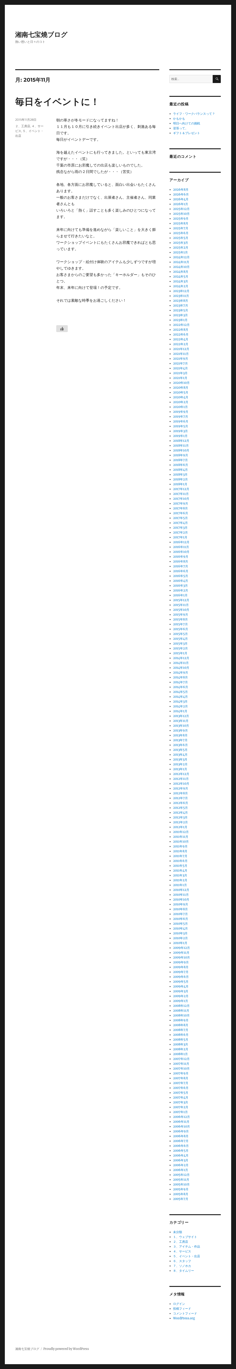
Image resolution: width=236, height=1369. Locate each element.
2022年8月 (180, 330)
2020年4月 (180, 397)
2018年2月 (180, 479)
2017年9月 (180, 503)
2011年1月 (180, 885)
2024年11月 (181, 262)
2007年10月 (181, 1069)
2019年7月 (180, 417)
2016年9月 (180, 557)
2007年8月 (180, 1078)
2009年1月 (180, 1001)
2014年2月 (180, 706)
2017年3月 (180, 528)
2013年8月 (180, 735)
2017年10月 (181, 499)
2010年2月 (180, 938)
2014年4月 (180, 697)
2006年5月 (181, 1151)
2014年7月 (180, 682)
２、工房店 (22, 126)
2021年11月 (181, 354)
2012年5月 (180, 808)
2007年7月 (180, 1083)
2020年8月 (180, 388)
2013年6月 (180, 745)
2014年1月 (180, 711)
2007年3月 (180, 1102)
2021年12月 (181, 349)
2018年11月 (181, 446)
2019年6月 (180, 421)
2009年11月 (181, 953)
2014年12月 (181, 658)
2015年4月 (180, 639)
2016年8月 (180, 561)
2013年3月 (180, 759)
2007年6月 (181, 1088)
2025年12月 (181, 209)
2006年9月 (181, 1131)
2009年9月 (181, 962)
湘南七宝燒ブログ (41, 34)
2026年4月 (181, 199)
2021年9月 (180, 359)
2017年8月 (180, 508)
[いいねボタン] (62, 328)
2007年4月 (180, 1097)
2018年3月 (180, 474)
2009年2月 (181, 996)
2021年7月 (180, 363)
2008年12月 (181, 1006)
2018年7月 (180, 460)
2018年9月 (180, 455)
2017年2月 (180, 532)
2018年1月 (180, 484)
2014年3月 (180, 701)
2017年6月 (180, 513)
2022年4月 (180, 339)
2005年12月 (181, 1175)
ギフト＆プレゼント (186, 133)
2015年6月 (180, 629)
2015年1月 (180, 653)
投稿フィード (182, 1309)
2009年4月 (181, 986)
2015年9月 (180, 615)
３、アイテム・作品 (186, 1246)
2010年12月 (181, 890)
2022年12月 (181, 325)
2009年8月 (181, 967)
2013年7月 (180, 740)
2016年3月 (180, 586)
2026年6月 (181, 194)
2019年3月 (180, 431)
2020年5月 (180, 392)
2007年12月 (181, 1059)
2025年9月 (181, 219)
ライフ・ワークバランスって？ (194, 114)
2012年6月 (180, 803)
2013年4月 (180, 755)
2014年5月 (180, 692)
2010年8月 (180, 909)
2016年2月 (180, 590)
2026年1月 (180, 204)
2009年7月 (181, 972)
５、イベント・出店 (186, 1256)
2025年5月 (180, 238)
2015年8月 (180, 619)
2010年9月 (180, 904)
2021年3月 (180, 373)
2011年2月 (180, 880)
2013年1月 (180, 769)
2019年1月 (180, 436)
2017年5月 (180, 518)
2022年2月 (180, 344)
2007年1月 (180, 1112)
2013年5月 (180, 750)
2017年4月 (180, 523)
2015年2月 (180, 648)
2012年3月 (180, 817)
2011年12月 (181, 832)
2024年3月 (180, 281)
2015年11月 (181, 605)
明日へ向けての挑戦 (186, 123)
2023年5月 (180, 310)
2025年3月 (180, 243)
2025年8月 (180, 223)
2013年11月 (181, 721)
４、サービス (182, 1251)
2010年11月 (181, 895)
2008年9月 (181, 1020)
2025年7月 (180, 228)
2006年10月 (181, 1126)
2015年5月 (180, 634)
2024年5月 (180, 276)
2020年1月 (180, 407)
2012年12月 (181, 774)
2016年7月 (180, 566)
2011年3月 (180, 875)
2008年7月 (180, 1030)
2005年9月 (181, 1189)
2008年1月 (180, 1054)
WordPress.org (184, 1318)
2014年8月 (180, 677)
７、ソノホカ (182, 1266)
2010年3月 (180, 933)
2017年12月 (181, 489)
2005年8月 (180, 1194)
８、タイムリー (183, 1271)
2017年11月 (181, 494)
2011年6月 (180, 861)
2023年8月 (180, 301)
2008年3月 (180, 1044)
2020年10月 (181, 383)
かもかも (179, 119)
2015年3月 (180, 644)
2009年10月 (181, 957)
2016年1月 (180, 595)
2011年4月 (180, 870)
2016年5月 (180, 576)
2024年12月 (181, 257)
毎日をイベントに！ (57, 101)
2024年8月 (180, 272)
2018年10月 (181, 450)
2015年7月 (180, 624)
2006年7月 (181, 1141)
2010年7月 (180, 914)
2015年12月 (181, 600)
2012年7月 (180, 798)
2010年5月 (180, 924)
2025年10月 (181, 214)
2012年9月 (180, 788)
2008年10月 (181, 1015)
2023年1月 (180, 320)
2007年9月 (181, 1073)
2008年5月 (180, 1040)
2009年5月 (181, 982)
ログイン (179, 1304)
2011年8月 (180, 851)
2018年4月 (180, 470)
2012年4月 (180, 813)
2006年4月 (181, 1155)
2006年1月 (180, 1170)
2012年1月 (180, 827)
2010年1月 (180, 943)
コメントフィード (185, 1313)
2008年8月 (180, 1025)
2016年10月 (181, 552)
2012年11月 (181, 779)
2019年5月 (180, 426)
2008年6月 (181, 1035)
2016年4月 (180, 581)
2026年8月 (181, 190)
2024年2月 (180, 286)
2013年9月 (180, 730)
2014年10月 (181, 668)
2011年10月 (181, 842)
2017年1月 (180, 537)
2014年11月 (181, 663)
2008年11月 (181, 1011)
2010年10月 (181, 899)
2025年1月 (180, 252)
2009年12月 (181, 948)
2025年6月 (181, 233)
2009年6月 (181, 977)
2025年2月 (180, 248)
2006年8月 (181, 1136)
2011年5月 (180, 866)
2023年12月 (181, 291)
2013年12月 (181, 716)
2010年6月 (180, 919)
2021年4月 (180, 368)
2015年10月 (181, 610)
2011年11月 (180, 837)
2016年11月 (181, 547)
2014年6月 (180, 687)
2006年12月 (181, 1117)
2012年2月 (180, 822)
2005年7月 (180, 1199)
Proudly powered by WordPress (66, 1349)
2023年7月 (180, 305)
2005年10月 (181, 1184)
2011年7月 (180, 856)
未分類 (177, 1232)
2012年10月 (181, 784)
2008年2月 (180, 1049)
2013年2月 (180, 764)
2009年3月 (180, 991)
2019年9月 (180, 412)
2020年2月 (180, 402)
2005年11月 (181, 1180)
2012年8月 (180, 793)
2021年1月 (180, 378)
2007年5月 (180, 1093)
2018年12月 (181, 441)
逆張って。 (180, 128)
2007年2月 (180, 1107)
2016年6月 (180, 571)
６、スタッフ (182, 1261)
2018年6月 (180, 465)
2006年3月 (180, 1160)
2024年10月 (181, 267)
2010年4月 (180, 928)
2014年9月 (180, 672)
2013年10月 (181, 726)
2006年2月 (181, 1165)
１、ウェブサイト (185, 1237)
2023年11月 (181, 296)
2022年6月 (181, 334)
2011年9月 (180, 846)
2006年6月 (181, 1146)
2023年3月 (180, 315)
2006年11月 (181, 1122)
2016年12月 (181, 542)
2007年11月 (181, 1064)
